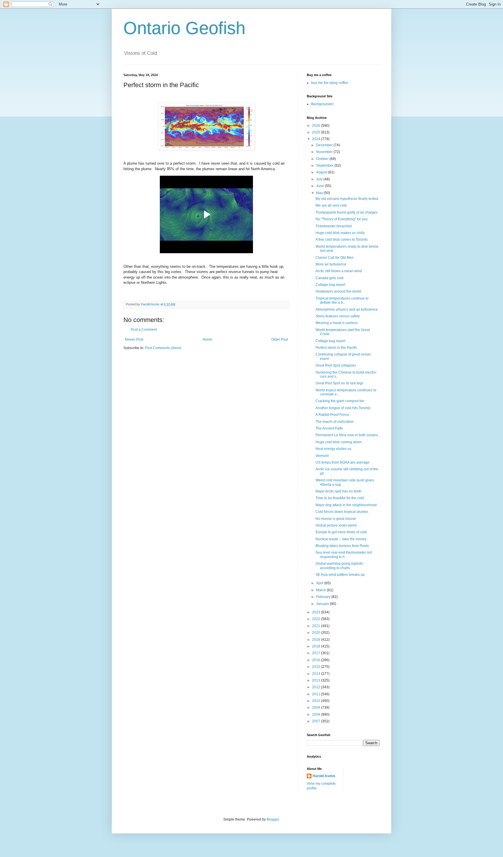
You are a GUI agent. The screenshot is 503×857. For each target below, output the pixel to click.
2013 (316, 680)
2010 (316, 701)
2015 (316, 667)
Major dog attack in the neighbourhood (346, 505)
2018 (316, 646)
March (321, 590)
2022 (316, 619)
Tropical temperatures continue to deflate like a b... (342, 300)
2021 (316, 626)
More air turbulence (331, 264)
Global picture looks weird (336, 525)
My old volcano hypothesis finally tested (347, 199)
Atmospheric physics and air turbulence (347, 309)
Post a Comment (144, 330)
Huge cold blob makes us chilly (340, 233)
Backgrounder (322, 104)
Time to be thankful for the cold (340, 498)
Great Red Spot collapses (336, 365)
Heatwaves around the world (338, 291)
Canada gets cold (329, 278)
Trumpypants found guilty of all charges (347, 212)
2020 (316, 633)
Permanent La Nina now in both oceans (347, 435)
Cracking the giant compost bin (340, 401)
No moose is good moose (336, 519)
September (325, 165)
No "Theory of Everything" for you (342, 219)
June (320, 186)
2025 (316, 132)
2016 (316, 660)
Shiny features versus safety (338, 316)
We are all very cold (331, 205)
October (323, 159)
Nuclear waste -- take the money (341, 539)
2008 (316, 714)
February (323, 597)
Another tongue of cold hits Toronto (343, 408)
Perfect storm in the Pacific (336, 348)
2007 (316, 721)
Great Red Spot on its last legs (339, 383)
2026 (316, 126)
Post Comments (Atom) (163, 348)
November (325, 152)
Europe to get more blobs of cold (341, 532)
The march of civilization (335, 422)
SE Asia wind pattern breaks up (340, 575)
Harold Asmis (324, 776)
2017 (316, 653)
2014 (316, 674)
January (323, 604)
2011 (316, 694)
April (320, 583)
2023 (316, 612)
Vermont (322, 456)
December (325, 145)
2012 (316, 687)
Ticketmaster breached (334, 226)
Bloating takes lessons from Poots (342, 546)
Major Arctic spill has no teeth (339, 491)
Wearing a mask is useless (337, 323)
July (319, 179)
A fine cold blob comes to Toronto (342, 239)
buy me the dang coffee (329, 83)
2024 (316, 139)
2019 (316, 640)
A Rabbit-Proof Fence (332, 415)
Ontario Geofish (184, 28)
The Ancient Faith (329, 428)
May (320, 193)
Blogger (273, 819)
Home (207, 339)
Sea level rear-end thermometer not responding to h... (344, 554)
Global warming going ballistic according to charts (339, 566)
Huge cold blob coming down (339, 442)
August (322, 172)
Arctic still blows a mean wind (339, 271)
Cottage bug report (330, 285)
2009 (316, 707)
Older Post (279, 339)
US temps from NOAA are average (342, 462)
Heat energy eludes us (333, 449)
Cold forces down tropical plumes (342, 512)
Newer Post (134, 339)
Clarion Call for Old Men (335, 258)
